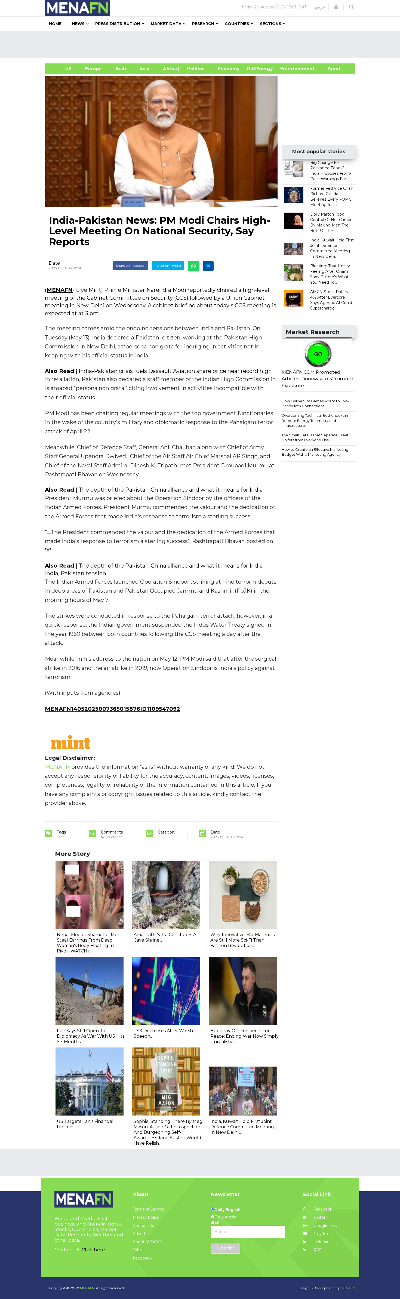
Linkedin (321, 1241)
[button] (336, 7)
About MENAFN (148, 1241)
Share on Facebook (131, 266)
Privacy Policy (146, 1217)
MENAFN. (87, 1288)
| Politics (194, 68)
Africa (169, 68)
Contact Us (143, 1225)
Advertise (142, 1233)
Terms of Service (148, 1209)
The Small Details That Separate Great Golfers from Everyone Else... (315, 437)
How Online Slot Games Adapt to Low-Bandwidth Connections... (315, 403)
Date (54, 263)
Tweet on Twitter (168, 266)
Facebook (322, 1209)
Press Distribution (117, 23)
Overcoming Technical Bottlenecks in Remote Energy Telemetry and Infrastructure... (315, 420)
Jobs (137, 1250)
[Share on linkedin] (208, 266)
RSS (316, 1250)
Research (203, 23)
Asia (144, 68)
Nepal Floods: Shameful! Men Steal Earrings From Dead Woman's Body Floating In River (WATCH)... (89, 943)
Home (55, 23)
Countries (237, 23)
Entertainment (289, 68)
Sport (331, 68)
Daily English (227, 1209)
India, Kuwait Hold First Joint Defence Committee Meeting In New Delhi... (242, 1127)
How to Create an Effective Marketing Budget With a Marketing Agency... (315, 452)
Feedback (142, 1258)
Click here (93, 1249)
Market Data (166, 23)
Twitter (319, 1217)
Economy (229, 68)
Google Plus (324, 1225)
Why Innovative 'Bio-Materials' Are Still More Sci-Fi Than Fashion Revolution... (242, 940)
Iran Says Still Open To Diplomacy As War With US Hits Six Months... (90, 1036)
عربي (320, 7)
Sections (270, 23)
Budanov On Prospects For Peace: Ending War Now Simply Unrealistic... (244, 1036)
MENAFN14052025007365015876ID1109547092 (112, 709)
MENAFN (60, 290)
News (78, 23)
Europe (93, 68)
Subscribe (225, 1248)
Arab (121, 68)
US (61, 68)
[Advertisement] (202, 44)
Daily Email (322, 1233)
